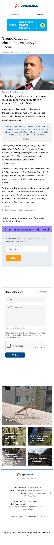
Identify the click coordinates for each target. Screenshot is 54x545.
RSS (24, 510)
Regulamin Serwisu (12, 337)
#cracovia (39, 218)
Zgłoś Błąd (15, 14)
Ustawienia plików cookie (17, 507)
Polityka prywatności (18, 504)
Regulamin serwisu (35, 507)
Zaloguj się (44, 292)
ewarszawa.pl (27, 532)
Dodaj (14, 258)
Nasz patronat (33, 501)
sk (9, 207)
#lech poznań (25, 218)
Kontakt (40, 14)
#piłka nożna (9, 218)
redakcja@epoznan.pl (18, 517)
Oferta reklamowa (19, 501)
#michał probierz (11, 221)
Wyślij (15, 355)
